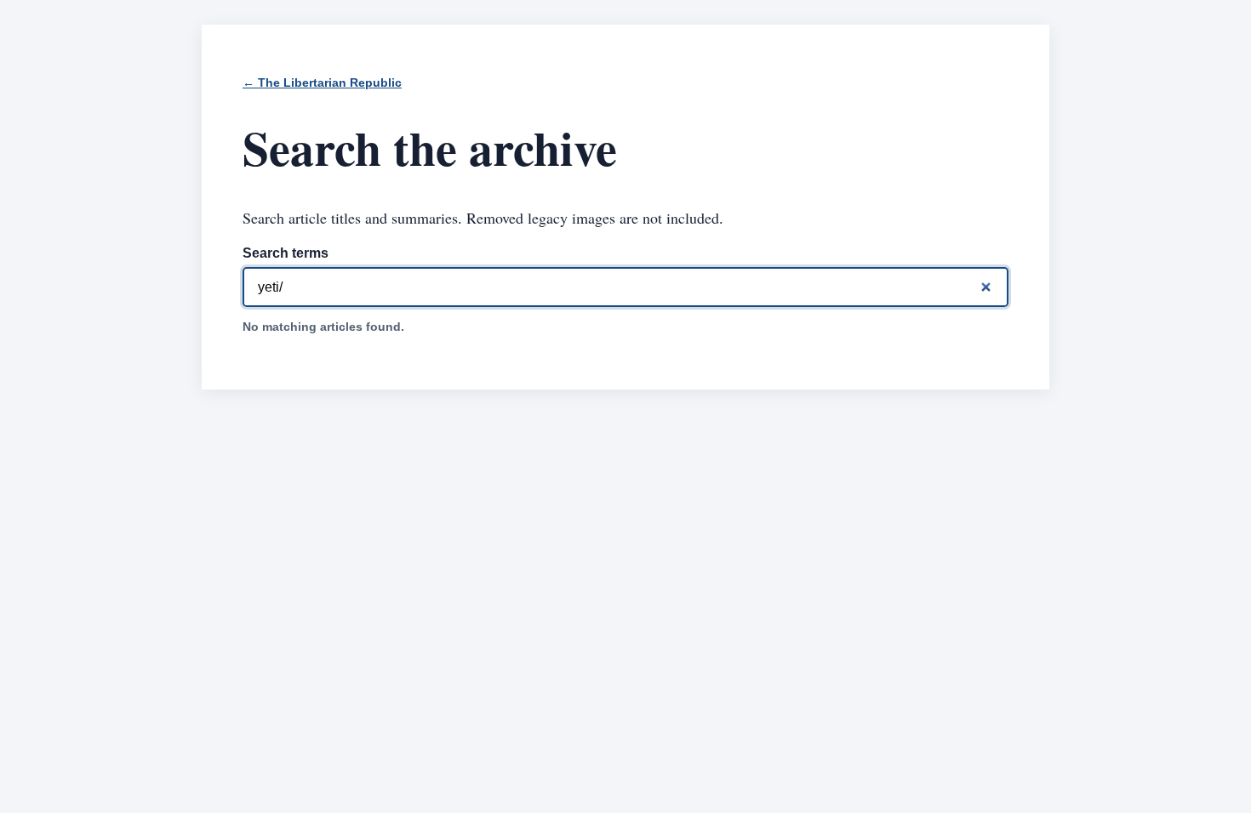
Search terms (285, 253)
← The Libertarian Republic (322, 83)
